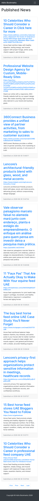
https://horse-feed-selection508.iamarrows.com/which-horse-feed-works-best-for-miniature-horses (19, 459)
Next (22, 485)
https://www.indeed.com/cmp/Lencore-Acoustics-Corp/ (17, 183)
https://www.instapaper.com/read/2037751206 (19, 328)
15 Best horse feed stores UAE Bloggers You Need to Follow (18, 408)
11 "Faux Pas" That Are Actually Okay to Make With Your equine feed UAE (19, 279)
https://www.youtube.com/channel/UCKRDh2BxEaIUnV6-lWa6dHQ (19, 139)
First (11, 485)
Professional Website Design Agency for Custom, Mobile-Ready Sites (18, 71)
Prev (16, 485)
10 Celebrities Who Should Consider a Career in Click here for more (17, 26)
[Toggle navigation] (34, 3)
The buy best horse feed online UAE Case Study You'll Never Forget (18, 318)
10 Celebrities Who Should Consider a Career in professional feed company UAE (19, 449)
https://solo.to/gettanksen (13, 415)
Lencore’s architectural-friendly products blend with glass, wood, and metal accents (18, 171)
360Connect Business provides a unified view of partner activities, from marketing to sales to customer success (19, 126)
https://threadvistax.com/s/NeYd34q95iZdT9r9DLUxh (19, 288)
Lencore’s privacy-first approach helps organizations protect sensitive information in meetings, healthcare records (19, 367)
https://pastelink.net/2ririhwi (13, 247)
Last (27, 485)
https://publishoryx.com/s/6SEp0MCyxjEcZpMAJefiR (19, 380)
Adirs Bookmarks (9, 3)
